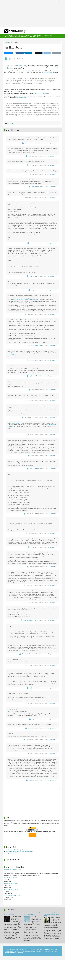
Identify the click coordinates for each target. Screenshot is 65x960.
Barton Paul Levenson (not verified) (32, 654)
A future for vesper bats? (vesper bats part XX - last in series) (51, 914)
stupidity (11, 123)
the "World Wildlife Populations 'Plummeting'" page (25, 299)
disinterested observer (15, 423)
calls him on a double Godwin (42, 93)
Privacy (29, 949)
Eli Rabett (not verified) (35, 728)
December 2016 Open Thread (12, 895)
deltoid (7, 42)
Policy (52, 35)
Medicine (6, 37)
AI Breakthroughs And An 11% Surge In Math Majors (19, 851)
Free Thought (34, 37)
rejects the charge (21, 97)
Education (46, 35)
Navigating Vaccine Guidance (13, 853)
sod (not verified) (37, 345)
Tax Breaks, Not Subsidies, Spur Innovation (17, 850)
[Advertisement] (32, 14)
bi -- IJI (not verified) (36, 276)
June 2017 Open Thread (10, 877)
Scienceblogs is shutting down (12, 869)
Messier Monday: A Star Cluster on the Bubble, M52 (12, 913)
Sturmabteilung (48, 72)
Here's (9, 711)
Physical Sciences (17, 35)
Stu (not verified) (37, 186)
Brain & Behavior (15, 37)
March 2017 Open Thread (11, 883)
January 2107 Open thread (11, 889)
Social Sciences (37, 35)
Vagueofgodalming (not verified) (33, 620)
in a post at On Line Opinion (28, 71)
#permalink (52, 143)
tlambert (12, 59)
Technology (25, 37)
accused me (20, 65)
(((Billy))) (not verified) (35, 780)
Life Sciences (8, 35)
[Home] (13, 31)
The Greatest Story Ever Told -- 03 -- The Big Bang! (32, 913)
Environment (28, 35)
